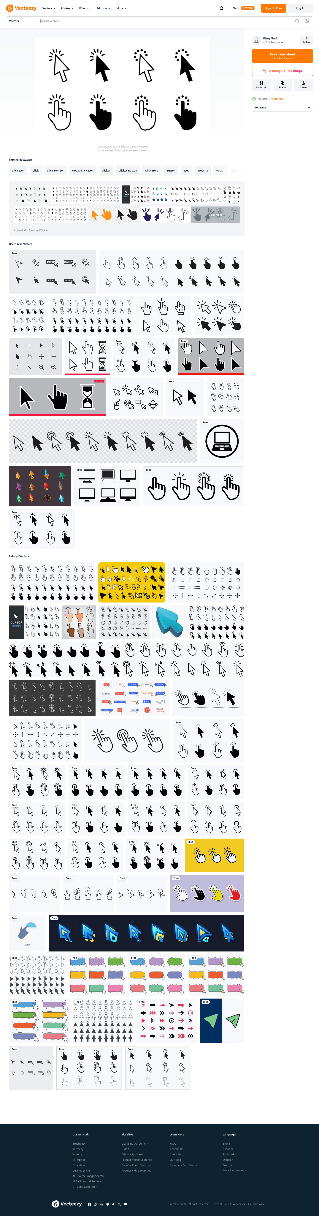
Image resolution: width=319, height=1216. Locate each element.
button (170, 170)
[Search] (297, 21)
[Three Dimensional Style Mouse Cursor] (40, 486)
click (36, 170)
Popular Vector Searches (137, 1159)
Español (228, 1149)
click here (151, 170)
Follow (306, 42)
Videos (83, 8)
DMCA (125, 1149)
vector (220, 170)
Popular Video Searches (136, 1170)
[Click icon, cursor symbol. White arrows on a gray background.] (52, 698)
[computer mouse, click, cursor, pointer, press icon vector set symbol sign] (31, 1068)
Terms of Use (219, 1204)
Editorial (102, 8)
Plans (236, 8)
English (227, 1143)
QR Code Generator (84, 1186)
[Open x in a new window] (119, 1204)
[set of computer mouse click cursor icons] (52, 272)
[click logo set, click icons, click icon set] (193, 486)
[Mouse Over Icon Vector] (163, 316)
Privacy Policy (237, 1204)
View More (215, 215)
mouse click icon (82, 170)
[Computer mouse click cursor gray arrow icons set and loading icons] (144, 356)
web (186, 170)
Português (229, 1154)
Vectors (47, 8)
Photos (65, 8)
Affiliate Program (132, 1154)
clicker (106, 170)
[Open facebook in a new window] (89, 1204)
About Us (175, 1154)
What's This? (277, 98)
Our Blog (175, 1159)
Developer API (81, 1170)
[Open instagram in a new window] (95, 1204)
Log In (300, 8)
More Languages (233, 1170)
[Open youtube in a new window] (125, 1204)
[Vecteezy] (21, 8)
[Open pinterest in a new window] (107, 1204)
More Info (260, 107)
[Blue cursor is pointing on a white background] (169, 622)
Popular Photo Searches (136, 1165)
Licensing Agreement (135, 1143)
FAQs (173, 1143)
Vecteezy (77, 1149)
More (119, 8)
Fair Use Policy (256, 1204)
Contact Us (176, 1149)
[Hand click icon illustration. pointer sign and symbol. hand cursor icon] (207, 893)
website (203, 170)
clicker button (128, 170)
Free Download (282, 56)
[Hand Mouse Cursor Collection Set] (225, 397)
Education (78, 1165)
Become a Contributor (183, 1165)
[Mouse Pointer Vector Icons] (136, 397)
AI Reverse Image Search (88, 1176)
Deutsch (228, 1159)
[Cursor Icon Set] (35, 356)
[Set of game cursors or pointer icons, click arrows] (146, 933)
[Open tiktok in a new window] (113, 1204)
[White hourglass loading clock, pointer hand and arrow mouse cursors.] (57, 397)
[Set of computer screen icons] (107, 486)
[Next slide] (239, 170)
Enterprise (78, 1159)
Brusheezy (78, 1143)
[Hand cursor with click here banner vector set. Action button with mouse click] (97, 975)
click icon (18, 170)
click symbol (55, 170)
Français (228, 1165)
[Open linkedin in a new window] (101, 1204)
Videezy (77, 1154)
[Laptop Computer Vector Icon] (222, 441)
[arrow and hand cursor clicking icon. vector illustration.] (219, 316)
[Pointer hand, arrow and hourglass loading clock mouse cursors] (87, 356)
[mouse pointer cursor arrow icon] (185, 397)
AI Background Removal (87, 1181)
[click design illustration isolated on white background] (34, 893)
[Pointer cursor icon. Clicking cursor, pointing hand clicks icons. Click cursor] (127, 740)
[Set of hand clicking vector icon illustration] (214, 855)
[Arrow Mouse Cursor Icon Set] (28, 316)
